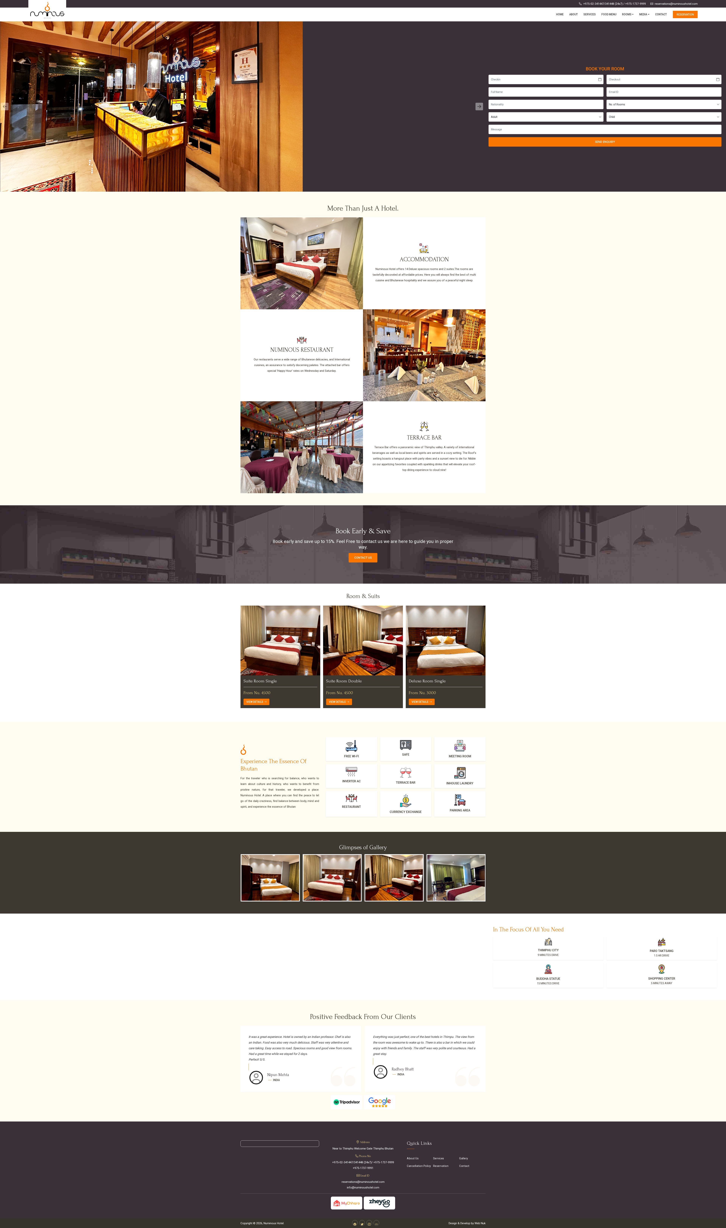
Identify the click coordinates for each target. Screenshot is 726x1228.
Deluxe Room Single (344, 681)
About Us (413, 1158)
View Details (254, 701)
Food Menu (608, 14)
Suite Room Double (261, 681)
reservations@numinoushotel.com (676, 3)
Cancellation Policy (419, 1165)
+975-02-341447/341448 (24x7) (603, 3)
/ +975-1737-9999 (634, 3)
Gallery (463, 1158)
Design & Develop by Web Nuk (467, 1223)
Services (589, 14)
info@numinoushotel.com (363, 1187)
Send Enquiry (605, 142)
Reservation (685, 14)
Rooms (626, 14)
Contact (661, 14)
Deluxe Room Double (428, 681)
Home (560, 14)
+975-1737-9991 (363, 1168)
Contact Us (363, 557)
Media (643, 14)
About (573, 14)
